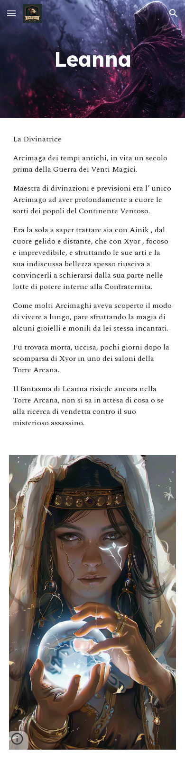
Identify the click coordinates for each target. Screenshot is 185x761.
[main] (92, 59)
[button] (11, 13)
